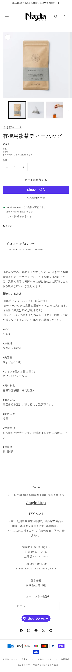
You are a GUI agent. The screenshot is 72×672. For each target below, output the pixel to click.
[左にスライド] (4, 111)
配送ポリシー (24, 665)
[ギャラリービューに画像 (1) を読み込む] (17, 110)
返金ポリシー (27, 659)
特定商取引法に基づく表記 (45, 665)
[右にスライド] (68, 111)
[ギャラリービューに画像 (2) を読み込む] (36, 110)
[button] (7, 16)
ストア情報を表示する (19, 216)
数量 (5, 160)
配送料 (5, 152)
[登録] (55, 606)
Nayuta (36, 487)
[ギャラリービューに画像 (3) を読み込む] (54, 110)
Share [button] (9, 226)
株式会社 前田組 (36, 585)
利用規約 (65, 659)
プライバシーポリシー (47, 659)
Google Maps (36, 503)
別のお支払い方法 (36, 198)
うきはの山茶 (12, 127)
